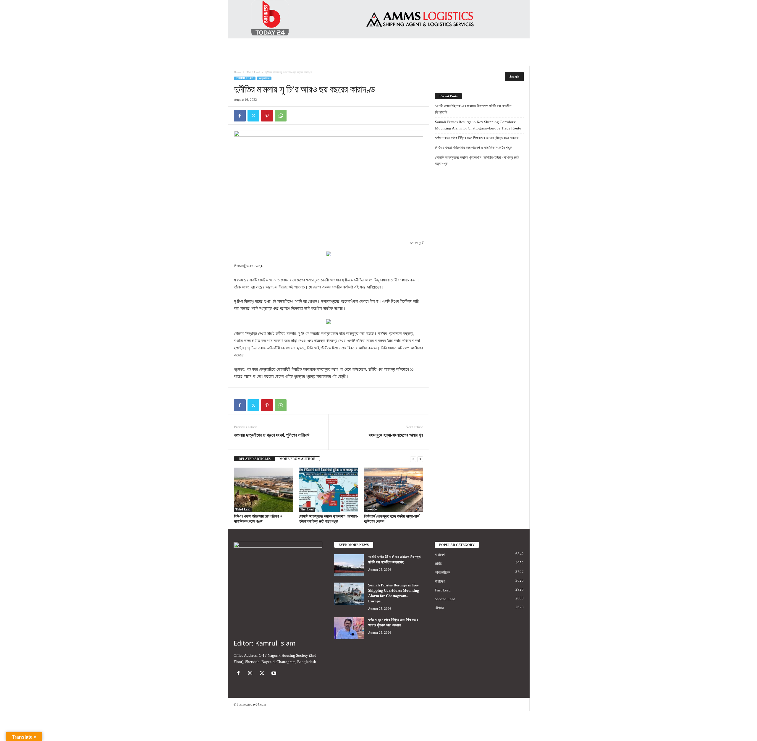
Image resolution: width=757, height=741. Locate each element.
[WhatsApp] (281, 115)
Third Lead (253, 72)
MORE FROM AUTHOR (297, 459)
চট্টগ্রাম (439, 608)
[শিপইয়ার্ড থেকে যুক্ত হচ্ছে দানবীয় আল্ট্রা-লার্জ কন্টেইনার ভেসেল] (393, 490)
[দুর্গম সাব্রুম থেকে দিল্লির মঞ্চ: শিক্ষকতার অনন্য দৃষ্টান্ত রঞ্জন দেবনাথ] (349, 628)
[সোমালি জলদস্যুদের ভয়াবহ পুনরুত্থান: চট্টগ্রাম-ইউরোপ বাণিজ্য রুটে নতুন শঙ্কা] (328, 490)
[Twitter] (253, 115)
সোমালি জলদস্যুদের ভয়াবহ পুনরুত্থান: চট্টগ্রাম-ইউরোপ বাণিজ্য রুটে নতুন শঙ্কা (477, 160)
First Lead (307, 509)
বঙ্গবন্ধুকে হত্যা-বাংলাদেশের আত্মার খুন (396, 435)
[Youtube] (274, 674)
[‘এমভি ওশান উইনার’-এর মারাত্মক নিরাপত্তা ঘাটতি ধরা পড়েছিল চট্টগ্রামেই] (349, 565)
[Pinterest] (267, 115)
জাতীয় (438, 563)
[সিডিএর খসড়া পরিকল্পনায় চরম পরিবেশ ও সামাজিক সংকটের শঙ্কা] (263, 490)
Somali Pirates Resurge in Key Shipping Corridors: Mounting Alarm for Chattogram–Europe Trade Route (478, 125)
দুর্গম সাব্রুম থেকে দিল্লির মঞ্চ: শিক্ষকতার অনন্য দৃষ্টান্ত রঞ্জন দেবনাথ (476, 138)
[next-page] (420, 459)
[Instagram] (251, 674)
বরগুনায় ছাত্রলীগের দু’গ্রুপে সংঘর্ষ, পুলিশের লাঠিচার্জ (271, 435)
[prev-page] (413, 459)
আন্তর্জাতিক (264, 78)
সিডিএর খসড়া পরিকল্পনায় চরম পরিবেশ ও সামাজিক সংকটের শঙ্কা (473, 147)
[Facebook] (240, 115)
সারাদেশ (440, 554)
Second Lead (445, 599)
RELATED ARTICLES (255, 459)
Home (237, 72)
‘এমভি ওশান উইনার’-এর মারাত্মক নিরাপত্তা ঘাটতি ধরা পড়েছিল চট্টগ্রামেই (473, 109)
